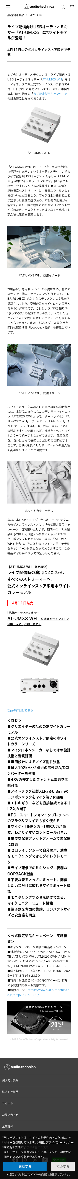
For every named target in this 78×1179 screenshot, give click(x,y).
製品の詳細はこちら (20, 710)
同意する (24, 1166)
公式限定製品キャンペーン (50, 93)
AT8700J (57, 421)
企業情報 (7, 1126)
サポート (7, 1103)
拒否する (62, 1166)
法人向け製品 (10, 1092)
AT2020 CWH (23, 416)
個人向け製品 (10, 1080)
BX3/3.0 (34, 426)
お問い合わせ (10, 1115)
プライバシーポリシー (60, 1142)
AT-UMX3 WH (52, 79)
